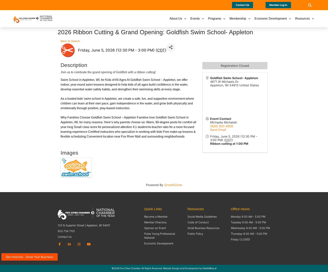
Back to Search (70, 41)
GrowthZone (173, 185)
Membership (237, 18)
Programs (214, 18)
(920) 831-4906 (221, 126)
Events (195, 18)
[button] (310, 5)
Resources (302, 18)
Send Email (218, 130)
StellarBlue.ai (210, 268)
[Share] (170, 47)
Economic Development (271, 18)
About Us (176, 18)
